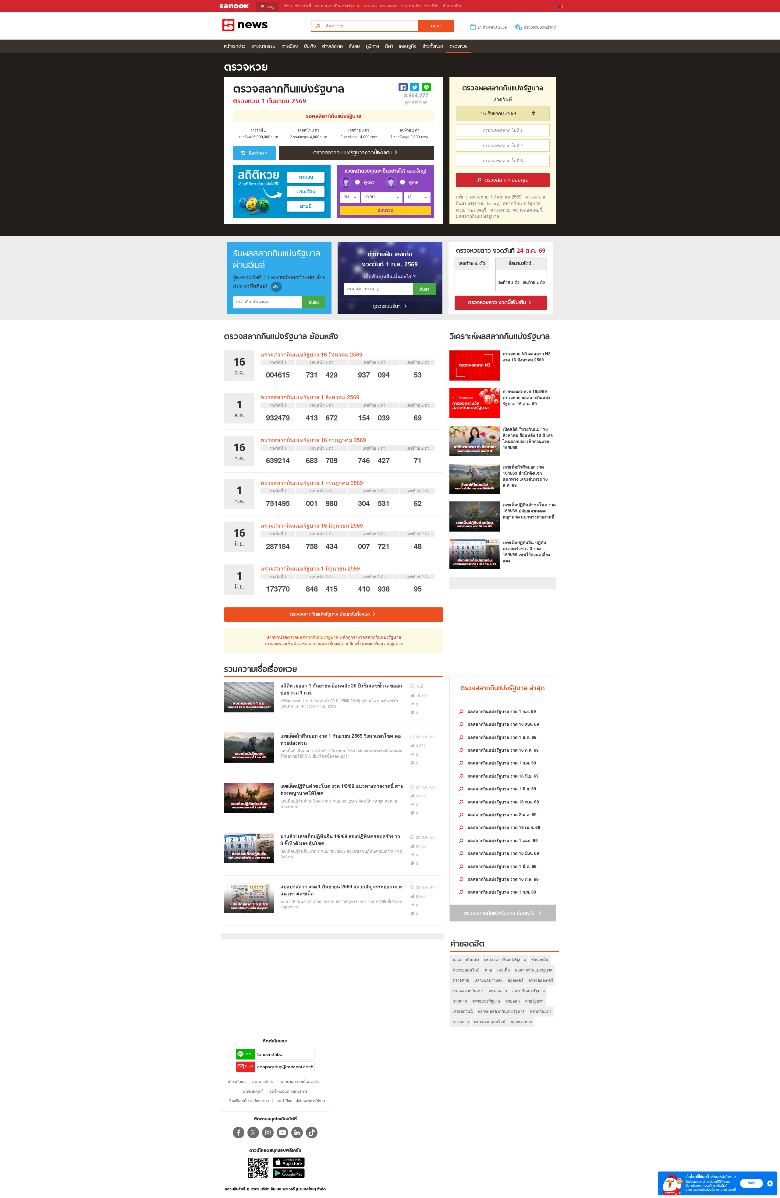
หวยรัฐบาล (534, 1001)
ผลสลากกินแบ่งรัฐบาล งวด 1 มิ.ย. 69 (501, 788)
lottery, (493, 203)
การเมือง (290, 47)
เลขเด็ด (503, 970)
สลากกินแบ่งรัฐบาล (528, 990)
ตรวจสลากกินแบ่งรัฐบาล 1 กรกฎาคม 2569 (312, 483)
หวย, (460, 209)
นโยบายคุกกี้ (728, 1189)
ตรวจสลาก (497, 990)
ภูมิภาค (372, 47)
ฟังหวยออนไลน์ (466, 970)
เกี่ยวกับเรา (237, 1081)
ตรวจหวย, (500, 209)
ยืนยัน (314, 302)
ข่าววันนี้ (303, 6)
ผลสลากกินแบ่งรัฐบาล (477, 216)
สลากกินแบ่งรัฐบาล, (522, 203)
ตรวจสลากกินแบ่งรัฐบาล (337, 6)
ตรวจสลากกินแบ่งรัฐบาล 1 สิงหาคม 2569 (310, 397)
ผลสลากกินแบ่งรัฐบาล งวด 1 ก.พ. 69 (501, 892)
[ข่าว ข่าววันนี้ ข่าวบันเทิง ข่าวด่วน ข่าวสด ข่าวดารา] (261, 26)
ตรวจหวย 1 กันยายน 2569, (496, 196)
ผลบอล (370, 6)
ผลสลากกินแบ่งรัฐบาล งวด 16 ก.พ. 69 (502, 879)
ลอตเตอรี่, (478, 209)
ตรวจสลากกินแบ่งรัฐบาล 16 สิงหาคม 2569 (311, 354)
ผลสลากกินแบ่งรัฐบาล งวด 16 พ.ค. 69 (502, 802)
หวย (488, 970)
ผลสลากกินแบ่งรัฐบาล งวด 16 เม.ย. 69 (503, 827)
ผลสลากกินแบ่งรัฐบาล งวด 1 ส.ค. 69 (501, 737)
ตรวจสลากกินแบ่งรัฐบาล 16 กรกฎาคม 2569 (313, 440)
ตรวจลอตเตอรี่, (528, 209)
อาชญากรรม (263, 47)
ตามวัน (306, 177)
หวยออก (512, 1001)
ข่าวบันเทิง (411, 6)
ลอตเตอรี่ (515, 980)
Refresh (257, 153)
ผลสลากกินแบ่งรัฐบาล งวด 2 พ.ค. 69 (501, 814)
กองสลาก (461, 1021)
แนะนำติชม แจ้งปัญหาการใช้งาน (300, 1100)
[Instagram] (268, 1132)
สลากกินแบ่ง (540, 1011)
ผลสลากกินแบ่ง (466, 959)
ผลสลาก (460, 1001)
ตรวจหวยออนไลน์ (489, 1021)
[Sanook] (230, 6)
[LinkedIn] (297, 1132)
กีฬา (389, 47)
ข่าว (288, 6)
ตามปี (306, 207)
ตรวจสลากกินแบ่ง (468, 990)
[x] (253, 1132)
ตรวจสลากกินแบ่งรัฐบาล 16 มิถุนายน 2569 (312, 525)
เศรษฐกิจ (408, 47)
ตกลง (751, 1183)
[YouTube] (282, 1132)
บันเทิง (310, 47)
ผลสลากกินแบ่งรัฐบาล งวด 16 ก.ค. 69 (502, 750)
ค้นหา (424, 289)
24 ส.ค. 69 (531, 251)
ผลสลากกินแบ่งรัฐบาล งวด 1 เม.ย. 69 (502, 840)
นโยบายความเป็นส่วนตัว (700, 1189)
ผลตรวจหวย (521, 1021)
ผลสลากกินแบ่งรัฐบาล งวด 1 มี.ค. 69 (501, 866)
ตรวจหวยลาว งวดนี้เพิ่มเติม (498, 303)
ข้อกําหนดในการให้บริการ (288, 1091)
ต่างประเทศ (332, 47)
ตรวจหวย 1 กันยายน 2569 (269, 101)
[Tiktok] (311, 1132)
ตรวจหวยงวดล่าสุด (539, 27)
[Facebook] (238, 1132)
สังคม (354, 47)
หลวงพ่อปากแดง (488, 980)
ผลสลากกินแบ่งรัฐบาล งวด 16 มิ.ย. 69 (502, 776)
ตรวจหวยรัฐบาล (486, 1001)
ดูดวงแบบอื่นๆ (387, 307)
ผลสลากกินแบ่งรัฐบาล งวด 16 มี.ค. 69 (502, 853)
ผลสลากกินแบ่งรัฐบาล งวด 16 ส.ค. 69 (502, 724)
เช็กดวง (385, 211)
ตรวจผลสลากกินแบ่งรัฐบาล (313, 637)
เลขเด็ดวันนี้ (463, 1011)
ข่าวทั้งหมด (433, 47)
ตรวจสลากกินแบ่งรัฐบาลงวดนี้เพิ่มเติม (353, 153)
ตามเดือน (305, 192)
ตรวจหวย (389, 6)
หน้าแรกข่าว (234, 47)
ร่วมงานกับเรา (263, 1081)
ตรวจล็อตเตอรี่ (540, 980)
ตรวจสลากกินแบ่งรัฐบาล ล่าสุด (502, 688)
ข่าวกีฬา (432, 6)
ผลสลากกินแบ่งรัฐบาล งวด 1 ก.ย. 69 (501, 711)
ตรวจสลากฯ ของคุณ (506, 180)
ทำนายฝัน (452, 6)
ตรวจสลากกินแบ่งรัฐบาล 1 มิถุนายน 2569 (310, 568)
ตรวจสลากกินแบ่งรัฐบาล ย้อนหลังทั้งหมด (331, 615)
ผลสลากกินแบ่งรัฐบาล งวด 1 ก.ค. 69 (501, 763)
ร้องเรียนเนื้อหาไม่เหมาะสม (249, 1100)
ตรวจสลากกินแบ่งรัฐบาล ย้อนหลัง (281, 337)
